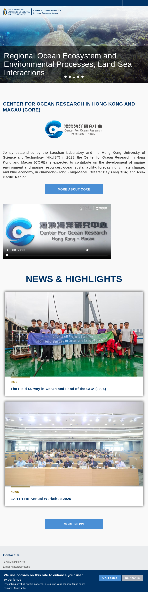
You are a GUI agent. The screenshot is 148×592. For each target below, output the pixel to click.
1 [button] (66, 77)
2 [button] (70, 77)
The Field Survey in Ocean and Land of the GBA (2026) (58, 389)
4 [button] (78, 77)
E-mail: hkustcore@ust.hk (16, 566)
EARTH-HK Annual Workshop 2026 (41, 499)
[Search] (142, 2)
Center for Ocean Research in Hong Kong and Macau (47, 12)
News (15, 491)
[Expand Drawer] (129, 3)
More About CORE (74, 189)
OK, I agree (109, 577)
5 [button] (83, 77)
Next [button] (144, 44)
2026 (14, 381)
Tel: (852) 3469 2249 (14, 562)
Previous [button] (4, 44)
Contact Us (11, 555)
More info (20, 588)
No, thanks (132, 577)
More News (74, 524)
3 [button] (74, 77)
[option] (74, 44)
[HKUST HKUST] (16, 11)
